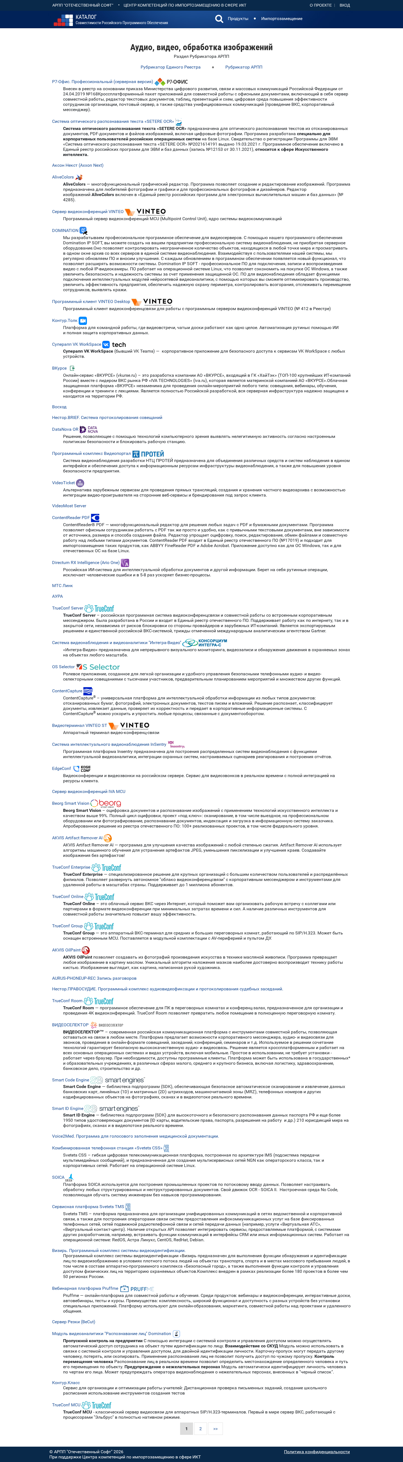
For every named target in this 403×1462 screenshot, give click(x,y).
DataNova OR (65, 429)
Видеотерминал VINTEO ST (79, 725)
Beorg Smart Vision (70, 803)
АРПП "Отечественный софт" (82, 5)
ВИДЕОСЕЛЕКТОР (70, 1024)
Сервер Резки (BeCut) (73, 1321)
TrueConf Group (67, 925)
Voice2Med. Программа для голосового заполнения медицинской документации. (135, 1136)
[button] (219, 19)
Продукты (238, 18)
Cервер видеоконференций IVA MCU (88, 791)
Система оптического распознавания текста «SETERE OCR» (113, 121)
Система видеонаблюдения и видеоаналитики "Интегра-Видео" (116, 642)
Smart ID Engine (67, 1108)
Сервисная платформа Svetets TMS (88, 1206)
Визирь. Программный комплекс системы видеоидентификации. (119, 1250)
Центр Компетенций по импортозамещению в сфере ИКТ (185, 5)
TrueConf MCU (66, 1404)
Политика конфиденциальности (317, 1451)
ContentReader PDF (71, 517)
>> (215, 1428)
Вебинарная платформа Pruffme (85, 1288)
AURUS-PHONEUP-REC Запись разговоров (94, 978)
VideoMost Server (69, 505)
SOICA (58, 1177)
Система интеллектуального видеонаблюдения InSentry (109, 744)
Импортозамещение (281, 18)
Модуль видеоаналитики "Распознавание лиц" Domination (111, 1333)
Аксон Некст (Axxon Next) (78, 165)
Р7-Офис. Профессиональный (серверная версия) (102, 81)
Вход (345, 5)
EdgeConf (61, 768)
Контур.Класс (66, 1382)
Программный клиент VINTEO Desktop (91, 301)
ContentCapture (67, 690)
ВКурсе (59, 368)
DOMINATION (65, 230)
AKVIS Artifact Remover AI (77, 837)
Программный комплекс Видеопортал (91, 453)
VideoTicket (63, 482)
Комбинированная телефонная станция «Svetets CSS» (107, 1148)
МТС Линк (62, 585)
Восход (59, 406)
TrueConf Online (67, 896)
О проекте (321, 5)
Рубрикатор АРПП (243, 67)
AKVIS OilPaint (66, 950)
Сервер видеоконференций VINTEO (88, 211)
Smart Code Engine (70, 1079)
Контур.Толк (65, 320)
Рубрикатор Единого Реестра (171, 67)
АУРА (57, 596)
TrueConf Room (67, 1000)
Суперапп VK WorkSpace (77, 344)
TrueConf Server (67, 608)
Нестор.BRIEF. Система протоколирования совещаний (107, 417)
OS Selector (63, 666)
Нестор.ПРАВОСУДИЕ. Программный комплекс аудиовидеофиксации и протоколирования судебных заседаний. (167, 988)
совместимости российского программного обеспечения (122, 19)
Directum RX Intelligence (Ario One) (86, 562)
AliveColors (63, 177)
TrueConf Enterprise (71, 867)
